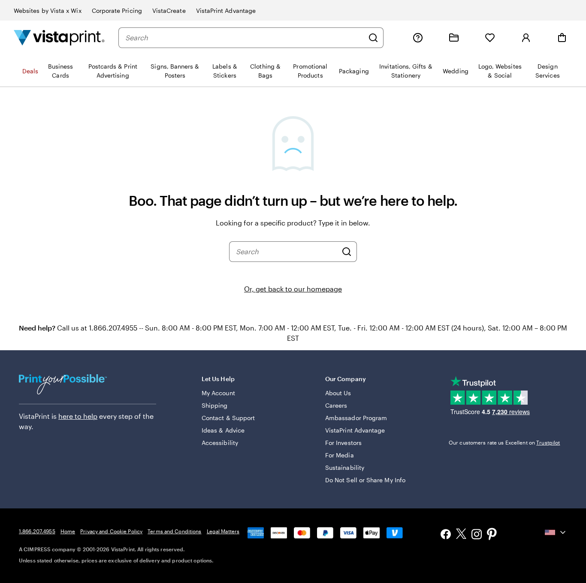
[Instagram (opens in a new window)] (476, 535)
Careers (336, 405)
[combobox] (244, 38)
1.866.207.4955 (37, 531)
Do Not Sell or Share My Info (365, 480)
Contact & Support (228, 417)
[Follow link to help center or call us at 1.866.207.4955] (418, 37)
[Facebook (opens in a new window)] (446, 535)
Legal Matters (223, 531)
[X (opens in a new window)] (461, 535)
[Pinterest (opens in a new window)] (492, 535)
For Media (339, 455)
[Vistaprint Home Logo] (59, 37)
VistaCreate (169, 10)
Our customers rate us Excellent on (504, 442)
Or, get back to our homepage (293, 289)
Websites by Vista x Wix (48, 10)
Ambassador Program (356, 417)
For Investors (343, 442)
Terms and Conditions (174, 531)
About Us (338, 393)
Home (67, 531)
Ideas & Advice (223, 430)
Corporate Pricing (117, 10)
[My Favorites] (490, 37)
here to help (77, 416)
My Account (218, 393)
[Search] (373, 37)
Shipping (215, 405)
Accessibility (220, 442)
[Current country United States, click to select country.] (556, 532)
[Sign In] (526, 37)
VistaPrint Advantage (226, 10)
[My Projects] (454, 37)
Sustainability (344, 467)
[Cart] (562, 37)
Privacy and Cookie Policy (111, 531)
